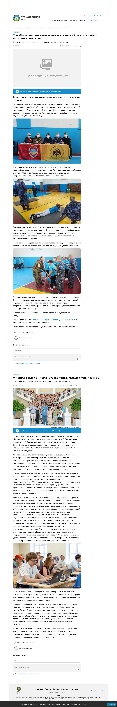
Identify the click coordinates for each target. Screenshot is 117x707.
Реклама (48, 689)
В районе (25, 28)
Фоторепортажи (62, 21)
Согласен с (27, 363)
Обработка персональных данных (57, 692)
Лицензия (64, 689)
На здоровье (73, 21)
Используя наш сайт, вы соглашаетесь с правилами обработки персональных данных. (54, 704)
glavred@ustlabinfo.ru (63, 700)
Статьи (80, 16)
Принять (111, 704)
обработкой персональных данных (30, 363)
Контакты (39, 689)
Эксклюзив (87, 16)
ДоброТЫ (82, 21)
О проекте (74, 689)
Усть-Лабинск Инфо (17, 28)
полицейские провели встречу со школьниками (54, 319)
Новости (73, 16)
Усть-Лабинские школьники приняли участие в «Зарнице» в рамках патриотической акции (50, 28)
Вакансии (56, 689)
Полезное (53, 21)
